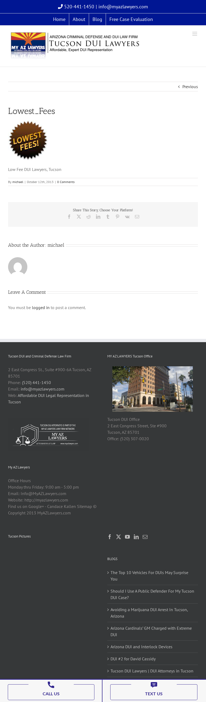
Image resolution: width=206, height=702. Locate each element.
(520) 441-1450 (36, 382)
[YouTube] (127, 536)
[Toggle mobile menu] (195, 34)
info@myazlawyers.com (123, 6)
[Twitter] (118, 536)
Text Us (154, 694)
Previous (190, 86)
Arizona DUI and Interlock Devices (141, 646)
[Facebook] (109, 536)
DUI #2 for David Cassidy (133, 658)
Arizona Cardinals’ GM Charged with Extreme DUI (151, 631)
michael (17, 182)
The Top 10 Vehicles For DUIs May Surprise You (149, 576)
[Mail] (145, 536)
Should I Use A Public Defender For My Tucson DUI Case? (152, 594)
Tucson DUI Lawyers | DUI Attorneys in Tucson (152, 671)
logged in (41, 307)
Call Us (51, 694)
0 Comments (66, 182)
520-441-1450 (78, 6)
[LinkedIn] (136, 536)
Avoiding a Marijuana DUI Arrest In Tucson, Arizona (149, 613)
